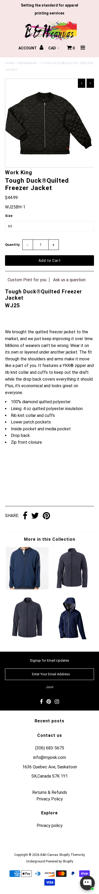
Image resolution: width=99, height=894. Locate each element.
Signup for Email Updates (49, 660)
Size (8, 216)
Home (10, 63)
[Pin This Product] (46, 516)
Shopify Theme (70, 855)
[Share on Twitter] (35, 516)
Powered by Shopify (59, 861)
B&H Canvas (49, 855)
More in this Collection (49, 539)
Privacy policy (50, 825)
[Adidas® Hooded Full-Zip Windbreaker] (27, 587)
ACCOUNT (27, 48)
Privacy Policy (49, 798)
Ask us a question (69, 279)
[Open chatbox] (87, 883)
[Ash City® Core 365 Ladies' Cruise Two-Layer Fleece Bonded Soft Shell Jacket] (71, 587)
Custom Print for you (27, 279)
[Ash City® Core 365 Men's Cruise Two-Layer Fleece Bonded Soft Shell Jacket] (27, 637)
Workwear (27, 63)
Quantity (12, 245)
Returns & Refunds (49, 792)
